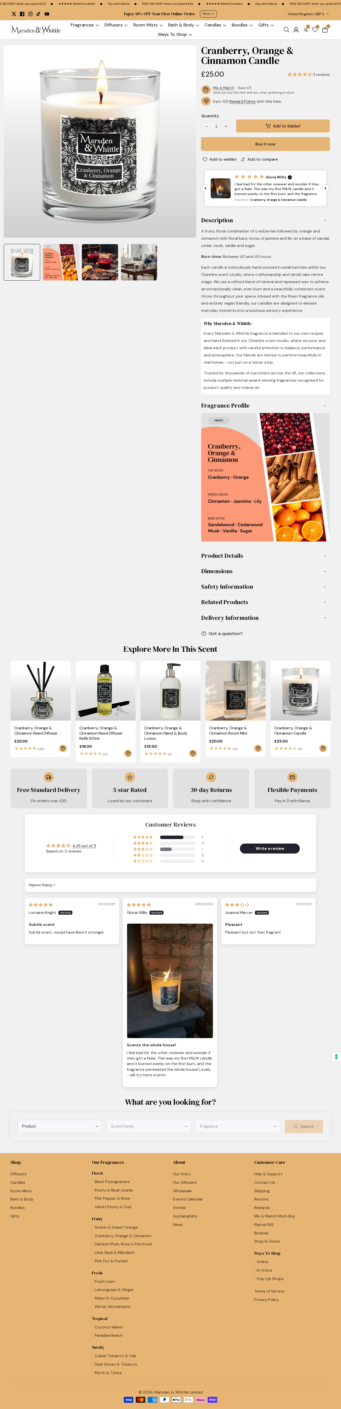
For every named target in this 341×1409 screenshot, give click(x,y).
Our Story (182, 1174)
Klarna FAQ (264, 1224)
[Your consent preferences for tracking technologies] (336, 1057)
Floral (97, 1173)
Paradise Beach (109, 1335)
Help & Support (268, 1174)
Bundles (240, 25)
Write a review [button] (270, 848)
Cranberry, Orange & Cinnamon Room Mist (228, 731)
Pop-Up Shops (270, 1278)
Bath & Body (181, 25)
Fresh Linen (105, 1281)
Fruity (97, 1218)
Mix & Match (223, 88)
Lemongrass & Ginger (114, 1289)
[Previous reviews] (205, 188)
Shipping (262, 1190)
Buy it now (265, 144)
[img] (41, 904)
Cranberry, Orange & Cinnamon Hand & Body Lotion (165, 733)
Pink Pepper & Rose (112, 1198)
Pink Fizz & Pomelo (111, 1261)
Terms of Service (269, 1291)
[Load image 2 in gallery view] (61, 262)
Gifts (263, 25)
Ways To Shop (172, 34)
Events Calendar (188, 1199)
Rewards (262, 1207)
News (178, 1224)
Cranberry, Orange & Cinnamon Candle (293, 731)
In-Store (264, 1270)
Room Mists (145, 25)
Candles (212, 25)
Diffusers (113, 25)
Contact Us (264, 1182)
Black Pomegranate (112, 1181)
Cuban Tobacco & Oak (115, 1355)
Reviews (261, 1233)
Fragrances (82, 25)
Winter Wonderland (112, 1306)
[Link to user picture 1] (170, 980)
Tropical (99, 1318)
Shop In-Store (267, 1241)
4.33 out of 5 (84, 845)
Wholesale (182, 1190)
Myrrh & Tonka (108, 1372)
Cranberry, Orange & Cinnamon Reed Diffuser (36, 731)
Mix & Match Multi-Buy (274, 1216)
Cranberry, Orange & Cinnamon (123, 1235)
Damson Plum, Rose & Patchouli (123, 1244)
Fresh (97, 1273)
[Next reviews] (325, 188)
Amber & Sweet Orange (116, 1227)
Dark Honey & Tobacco (116, 1364)
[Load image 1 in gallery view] (22, 262)
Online (262, 1261)
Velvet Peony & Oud (113, 1206)
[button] (300, 74)
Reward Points (242, 101)
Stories (179, 1207)
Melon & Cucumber (112, 1298)
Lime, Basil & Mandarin (115, 1252)
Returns (261, 1199)
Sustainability (185, 1216)
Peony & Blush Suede (114, 1190)
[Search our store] (287, 29)
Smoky (98, 1347)
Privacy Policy (266, 1299)
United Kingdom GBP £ (306, 14)
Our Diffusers (185, 1182)
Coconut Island (108, 1327)
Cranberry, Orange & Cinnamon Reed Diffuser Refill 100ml (101, 733)
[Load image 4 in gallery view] (139, 262)
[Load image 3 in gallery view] (100, 262)
